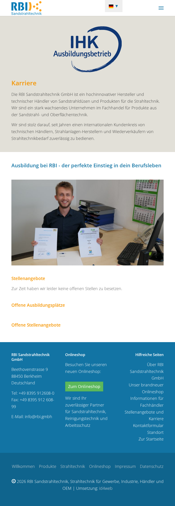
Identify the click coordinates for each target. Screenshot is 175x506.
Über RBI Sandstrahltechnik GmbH (147, 371)
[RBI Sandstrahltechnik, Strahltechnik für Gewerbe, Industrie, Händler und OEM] (26, 8)
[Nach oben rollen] (164, 495)
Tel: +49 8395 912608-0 (32, 393)
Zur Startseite (151, 439)
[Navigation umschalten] (161, 8)
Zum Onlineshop (84, 386)
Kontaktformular (148, 425)
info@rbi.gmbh (38, 416)
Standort (155, 432)
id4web (106, 488)
